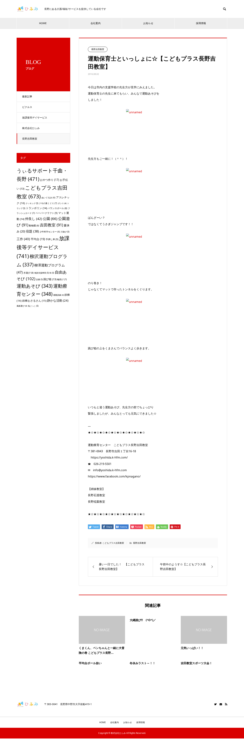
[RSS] (226, 704)
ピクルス (27, 107)
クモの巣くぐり (48, 203)
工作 (23, 239)
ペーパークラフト (47, 213)
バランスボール (57, 208)
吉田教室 (51, 224)
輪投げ (62, 279)
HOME (43, 23)
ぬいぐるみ (48, 197)
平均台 (38, 239)
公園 (50, 218)
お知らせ (148, 23)
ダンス (62, 203)
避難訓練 (58, 295)
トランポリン (36, 208)
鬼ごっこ (33, 305)
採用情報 (201, 23)
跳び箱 (49, 279)
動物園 (34, 225)
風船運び (22, 306)
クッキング (32, 203)
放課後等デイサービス (34, 117)
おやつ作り (49, 180)
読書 (39, 279)
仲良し (33, 218)
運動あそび (35, 286)
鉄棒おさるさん (34, 300)
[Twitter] (215, 704)
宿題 (32, 231)
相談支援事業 (41, 272)
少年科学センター (50, 231)
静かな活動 (57, 300)
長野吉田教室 (29, 138)
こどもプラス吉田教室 (113, 542)
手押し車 (52, 239)
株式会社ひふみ (31, 128)
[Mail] (221, 704)
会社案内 (96, 23)
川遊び (65, 231)
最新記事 (27, 96)
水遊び (28, 272)
